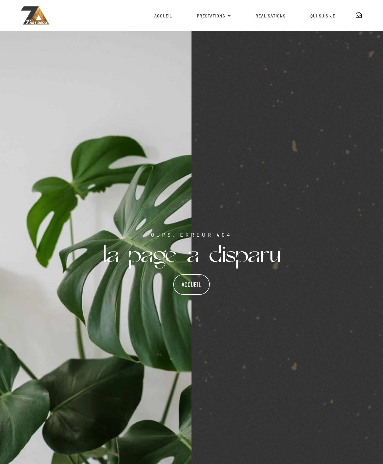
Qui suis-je (322, 16)
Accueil (163, 16)
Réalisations (271, 16)
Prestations (211, 16)
